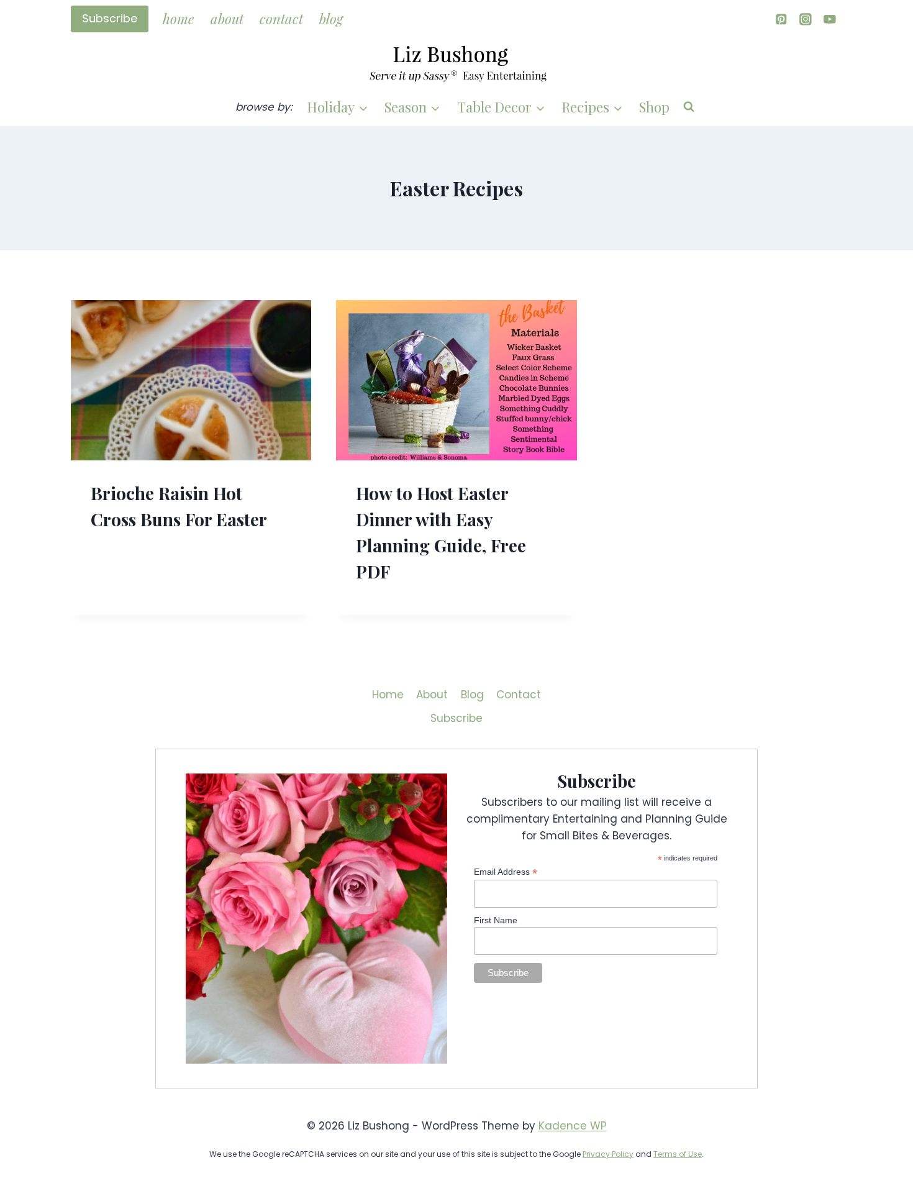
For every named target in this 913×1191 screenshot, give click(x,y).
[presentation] (191, 380)
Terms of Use (677, 1154)
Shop (654, 107)
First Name (495, 920)
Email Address (505, 872)
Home (178, 18)
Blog (331, 18)
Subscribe (109, 18)
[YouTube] (830, 19)
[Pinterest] (781, 19)
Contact (281, 18)
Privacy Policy (608, 1154)
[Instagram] (805, 19)
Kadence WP (572, 1125)
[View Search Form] (689, 107)
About (227, 18)
